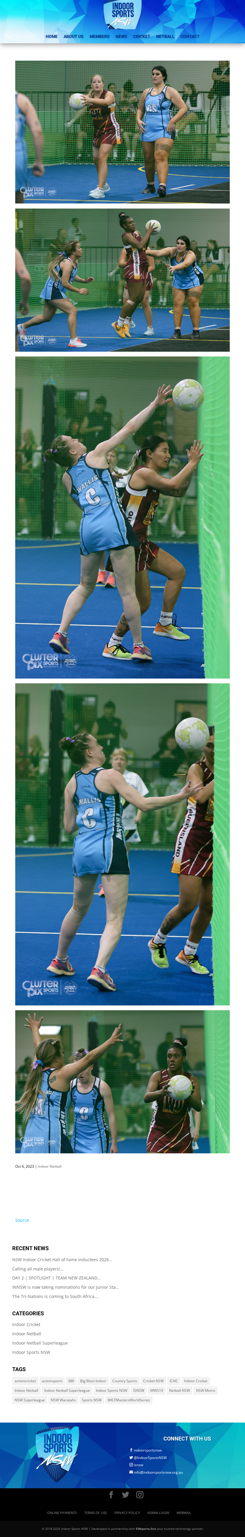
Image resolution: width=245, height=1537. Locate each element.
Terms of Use (95, 1512)
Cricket (141, 36)
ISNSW (138, 1390)
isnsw (136, 1464)
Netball (165, 36)
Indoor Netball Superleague (40, 1343)
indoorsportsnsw (145, 1450)
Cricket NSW (153, 1380)
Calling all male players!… (37, 1269)
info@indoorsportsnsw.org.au (156, 1472)
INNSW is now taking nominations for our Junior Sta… (65, 1287)
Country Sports (124, 1380)
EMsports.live (146, 1529)
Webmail (184, 1512)
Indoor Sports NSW (31, 1352)
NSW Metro (205, 1390)
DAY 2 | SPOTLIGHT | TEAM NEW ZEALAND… (56, 1278)
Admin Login (158, 1512)
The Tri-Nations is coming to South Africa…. (55, 1296)
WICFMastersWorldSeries (129, 1400)
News (121, 36)
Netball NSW (179, 1390)
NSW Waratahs (63, 1400)
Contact (190, 36)
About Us (74, 36)
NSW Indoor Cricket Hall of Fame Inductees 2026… (62, 1259)
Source (22, 1220)
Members (100, 36)
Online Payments (62, 1512)
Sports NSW (92, 1400)
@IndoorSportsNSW (148, 1457)
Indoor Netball (50, 1166)
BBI (71, 1380)
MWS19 (156, 1390)
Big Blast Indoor (93, 1380)
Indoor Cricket (26, 1324)
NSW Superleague (30, 1400)
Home (52, 36)
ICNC (174, 1380)
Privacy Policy (127, 1512)
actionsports (52, 1380)
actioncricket (25, 1380)
